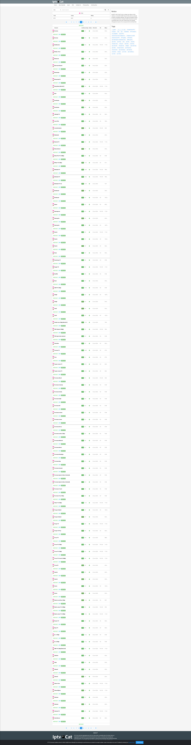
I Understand (140, 742)
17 (76, 22)
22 (88, 22)
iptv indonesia (122, 49)
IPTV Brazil (130, 37)
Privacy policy (86, 5)
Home (55, 5)
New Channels (62, 5)
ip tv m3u (124, 51)
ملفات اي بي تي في (121, 29)
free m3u (126, 43)
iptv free (119, 41)
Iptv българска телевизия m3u (119, 39)
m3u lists (114, 51)
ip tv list (113, 53)
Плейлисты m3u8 (131, 35)
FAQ (73, 5)
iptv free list (129, 49)
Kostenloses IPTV (131, 29)
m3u (118, 31)
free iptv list (121, 45)
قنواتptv (114, 29)
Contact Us (78, 5)
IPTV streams (133, 31)
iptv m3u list (114, 45)
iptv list (127, 41)
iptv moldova (131, 51)
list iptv (119, 51)
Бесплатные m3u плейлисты (118, 35)
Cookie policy (94, 5)
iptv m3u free (133, 45)
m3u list (132, 41)
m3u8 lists (126, 31)
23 (90, 22)
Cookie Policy (131, 742)
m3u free (132, 43)
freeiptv (127, 45)
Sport (68, 5)
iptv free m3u (128, 47)
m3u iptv (121, 43)
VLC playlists (115, 33)
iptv (122, 31)
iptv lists (114, 47)
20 (83, 22)
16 (73, 22)
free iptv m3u (115, 43)
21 (86, 22)
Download (63, 34)
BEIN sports (129, 39)
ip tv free (119, 53)
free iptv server (120, 47)
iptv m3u (114, 41)
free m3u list (114, 49)
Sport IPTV (121, 33)
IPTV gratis (123, 37)
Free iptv (114, 31)
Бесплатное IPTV (116, 37)
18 (78, 22)
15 (71, 22)
